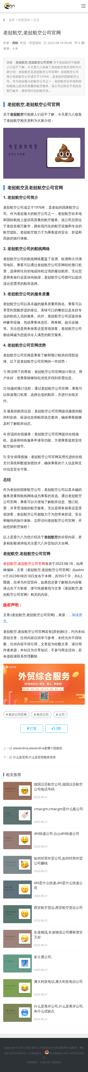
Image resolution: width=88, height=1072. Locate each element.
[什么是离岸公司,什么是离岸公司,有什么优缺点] (17, 1013)
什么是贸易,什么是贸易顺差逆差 (34, 757)
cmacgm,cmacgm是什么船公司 (58, 809)
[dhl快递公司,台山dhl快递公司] (17, 840)
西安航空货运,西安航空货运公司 (58, 907)
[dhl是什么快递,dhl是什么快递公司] (17, 890)
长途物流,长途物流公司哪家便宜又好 (58, 934)
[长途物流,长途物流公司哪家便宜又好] (17, 939)
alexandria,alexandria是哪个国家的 (37, 748)
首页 (12, 20)
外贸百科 (24, 20)
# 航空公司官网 (16, 714)
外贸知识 (56, 1062)
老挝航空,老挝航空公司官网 (32, 32)
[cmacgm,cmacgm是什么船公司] (17, 816)
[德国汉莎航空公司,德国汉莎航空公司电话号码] (17, 791)
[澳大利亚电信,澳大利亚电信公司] (17, 988)
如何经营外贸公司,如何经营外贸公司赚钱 (58, 860)
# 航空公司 (41, 714)
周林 (15, 43)
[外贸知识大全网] (9, 7)
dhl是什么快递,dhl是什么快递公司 (58, 885)
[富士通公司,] (17, 963)
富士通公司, (43, 956)
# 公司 (60, 714)
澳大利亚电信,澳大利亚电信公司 (58, 981)
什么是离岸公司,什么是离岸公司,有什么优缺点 (59, 1008)
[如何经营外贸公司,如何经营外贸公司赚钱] (17, 865)
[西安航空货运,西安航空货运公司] (17, 914)
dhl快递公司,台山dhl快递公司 (56, 833)
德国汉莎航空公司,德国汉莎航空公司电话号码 (58, 787)
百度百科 (45, 1062)
